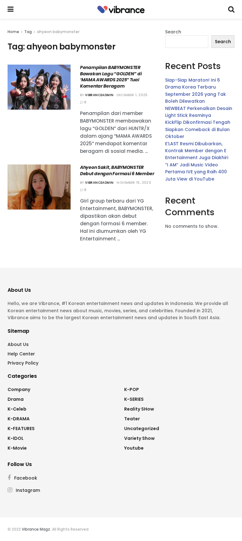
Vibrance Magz (36, 529)
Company (19, 389)
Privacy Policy (23, 363)
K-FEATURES (21, 428)
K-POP (131, 389)
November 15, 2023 (134, 182)
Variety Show (139, 438)
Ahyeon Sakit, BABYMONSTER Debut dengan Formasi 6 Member (117, 170)
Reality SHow (139, 409)
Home (13, 31)
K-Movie (17, 448)
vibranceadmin (99, 95)
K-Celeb (17, 409)
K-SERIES (134, 399)
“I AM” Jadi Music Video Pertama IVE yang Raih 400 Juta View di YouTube (196, 172)
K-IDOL (16, 438)
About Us (18, 344)
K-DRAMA (19, 419)
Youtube (134, 448)
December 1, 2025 (132, 95)
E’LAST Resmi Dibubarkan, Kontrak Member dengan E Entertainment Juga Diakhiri (196, 151)
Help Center (21, 354)
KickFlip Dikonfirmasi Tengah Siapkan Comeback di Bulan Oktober (197, 129)
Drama (16, 399)
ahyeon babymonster (58, 31)
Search (173, 32)
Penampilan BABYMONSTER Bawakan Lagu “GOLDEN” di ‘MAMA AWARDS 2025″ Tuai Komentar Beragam (110, 76)
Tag (28, 31)
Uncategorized (141, 428)
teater (132, 419)
